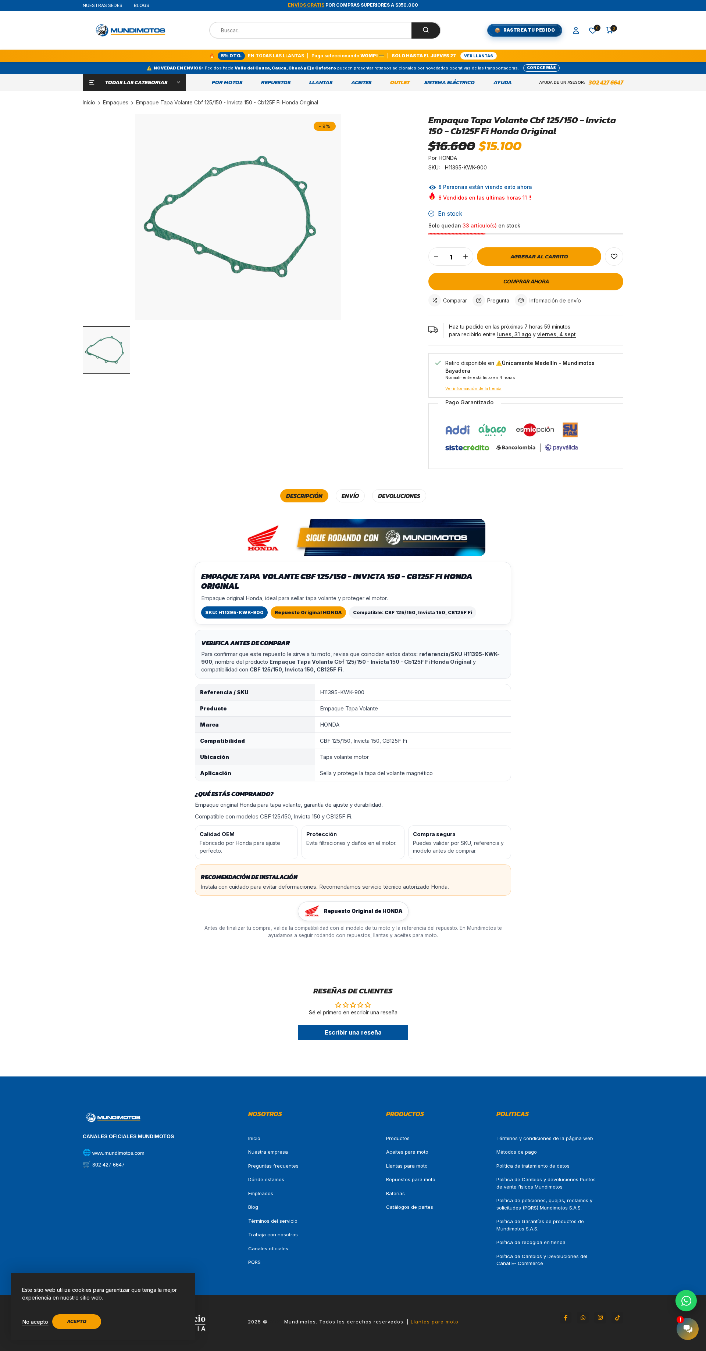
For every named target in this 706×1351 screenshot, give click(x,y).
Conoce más (541, 67)
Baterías (395, 1193)
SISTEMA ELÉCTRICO (449, 82)
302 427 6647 (606, 82)
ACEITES (361, 82)
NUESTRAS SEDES (102, 5)
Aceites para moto (407, 1152)
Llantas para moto (407, 1166)
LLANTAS (320, 82)
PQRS (254, 1262)
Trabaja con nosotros (273, 1234)
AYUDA (502, 82)
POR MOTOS (227, 82)
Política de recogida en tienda (531, 1242)
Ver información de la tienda (473, 388)
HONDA (448, 158)
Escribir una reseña (353, 1032)
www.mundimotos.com (118, 1153)
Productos (398, 1138)
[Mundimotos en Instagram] (600, 1317)
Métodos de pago (516, 1152)
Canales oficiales (268, 1248)
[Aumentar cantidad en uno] (465, 256)
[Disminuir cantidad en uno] (436, 256)
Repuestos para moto (410, 1179)
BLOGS (141, 5)
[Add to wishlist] (614, 256)
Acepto (76, 1321)
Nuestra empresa (268, 1152)
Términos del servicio (272, 1221)
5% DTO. (231, 55)
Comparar (455, 300)
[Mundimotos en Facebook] (565, 1317)
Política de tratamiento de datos (533, 1166)
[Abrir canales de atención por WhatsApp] (686, 1300)
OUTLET (400, 82)
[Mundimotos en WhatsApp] (583, 1317)
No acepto (35, 1322)
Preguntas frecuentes (273, 1166)
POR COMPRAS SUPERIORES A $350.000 (353, 5)
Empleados (260, 1193)
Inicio (254, 1138)
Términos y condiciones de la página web (544, 1138)
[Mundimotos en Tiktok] (617, 1317)
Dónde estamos (266, 1179)
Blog (253, 1207)
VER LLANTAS (478, 56)
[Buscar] (425, 30)
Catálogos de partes (409, 1207)
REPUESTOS (275, 82)
